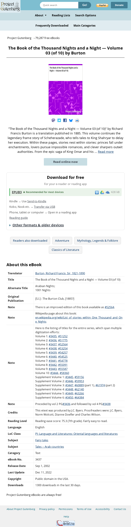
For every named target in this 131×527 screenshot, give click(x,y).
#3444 (54, 373)
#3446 (69, 381)
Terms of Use (84, 509)
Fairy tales (41, 440)
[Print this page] (77, 120)
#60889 (79, 385)
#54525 (63, 357)
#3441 (53, 361)
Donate (119, 5)
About (41, 15)
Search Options (85, 15)
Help (66, 516)
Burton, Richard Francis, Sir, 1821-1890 (60, 273)
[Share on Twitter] (59, 120)
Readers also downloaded (30, 240)
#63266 (79, 393)
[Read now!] (65, 114)
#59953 (79, 381)
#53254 (63, 348)
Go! (84, 5)
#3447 (69, 385)
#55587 (63, 369)
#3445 (69, 377)
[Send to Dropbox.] (97, 192)
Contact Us (120, 509)
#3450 (69, 397)
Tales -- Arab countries (49, 447)
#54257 (63, 352)
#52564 (109, 307)
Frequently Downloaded (51, 25)
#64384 (79, 397)
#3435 (53, 336)
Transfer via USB (44, 207)
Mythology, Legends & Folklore (97, 240)
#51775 (63, 340)
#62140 (79, 389)
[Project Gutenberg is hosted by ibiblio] (65, 524)
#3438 (53, 348)
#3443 (53, 369)
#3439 (53, 352)
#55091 (63, 365)
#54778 (63, 361)
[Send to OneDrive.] (108, 192)
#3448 (69, 389)
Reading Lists (61, 15)
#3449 (69, 393)
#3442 (53, 365)
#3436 (53, 340)
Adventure (62, 240)
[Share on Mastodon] (53, 120)
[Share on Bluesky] (71, 120)
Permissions (65, 509)
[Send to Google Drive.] (102, 192)
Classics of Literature (65, 250)
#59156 (79, 377)
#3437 (53, 344)
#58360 (64, 373)
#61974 (100, 385)
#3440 (53, 357)
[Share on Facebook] (65, 120)
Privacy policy (47, 509)
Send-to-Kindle (36, 201)
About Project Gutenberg (21, 509)
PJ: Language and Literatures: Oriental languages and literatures (76, 434)
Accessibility (103, 509)
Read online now (65, 162)
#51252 (63, 336)
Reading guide (18, 218)
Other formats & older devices (38, 225)
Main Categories (85, 25)
